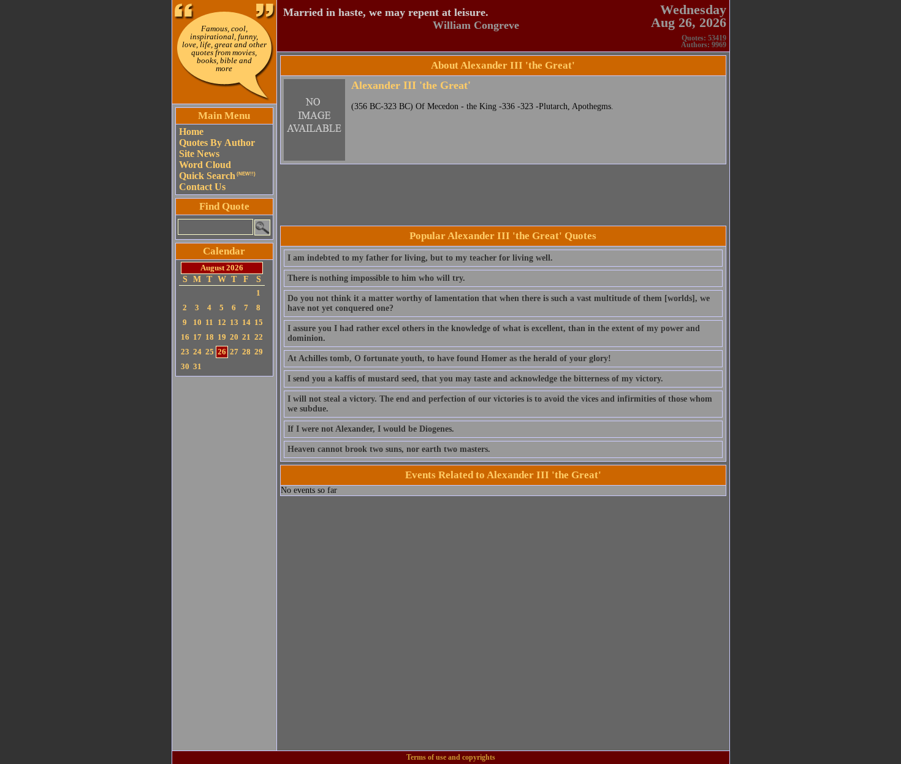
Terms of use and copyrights (450, 757)
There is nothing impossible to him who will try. (376, 278)
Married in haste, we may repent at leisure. (386, 12)
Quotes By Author (217, 142)
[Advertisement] (224, 563)
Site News (199, 153)
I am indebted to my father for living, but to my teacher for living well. (420, 257)
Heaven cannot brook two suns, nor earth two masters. (388, 449)
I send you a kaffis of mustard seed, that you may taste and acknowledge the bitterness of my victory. (475, 378)
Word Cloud (205, 164)
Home (191, 131)
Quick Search (217, 175)
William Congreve (476, 25)
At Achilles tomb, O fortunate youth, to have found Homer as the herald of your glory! (449, 358)
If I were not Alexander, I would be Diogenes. (370, 429)
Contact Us (202, 186)
